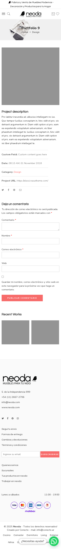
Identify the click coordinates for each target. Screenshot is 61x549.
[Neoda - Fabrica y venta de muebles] (30, 14)
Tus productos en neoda (14, 476)
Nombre (7, 235)
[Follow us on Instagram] (18, 418)
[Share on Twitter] (3, 190)
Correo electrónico (12, 249)
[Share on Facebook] (8, 190)
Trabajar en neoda (11, 481)
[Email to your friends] (20, 190)
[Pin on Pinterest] (14, 190)
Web (4, 263)
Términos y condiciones (14, 445)
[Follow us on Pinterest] (13, 418)
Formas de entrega (12, 434)
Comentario (9, 220)
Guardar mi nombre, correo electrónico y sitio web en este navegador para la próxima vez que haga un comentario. (30, 285)
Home (25, 32)
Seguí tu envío (9, 429)
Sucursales (8, 470)
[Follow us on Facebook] (7, 418)
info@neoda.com (11, 402)
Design (36, 32)
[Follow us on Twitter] (3, 418)
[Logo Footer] (21, 378)
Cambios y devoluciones (14, 439)
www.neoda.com (11, 407)
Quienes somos (10, 465)
